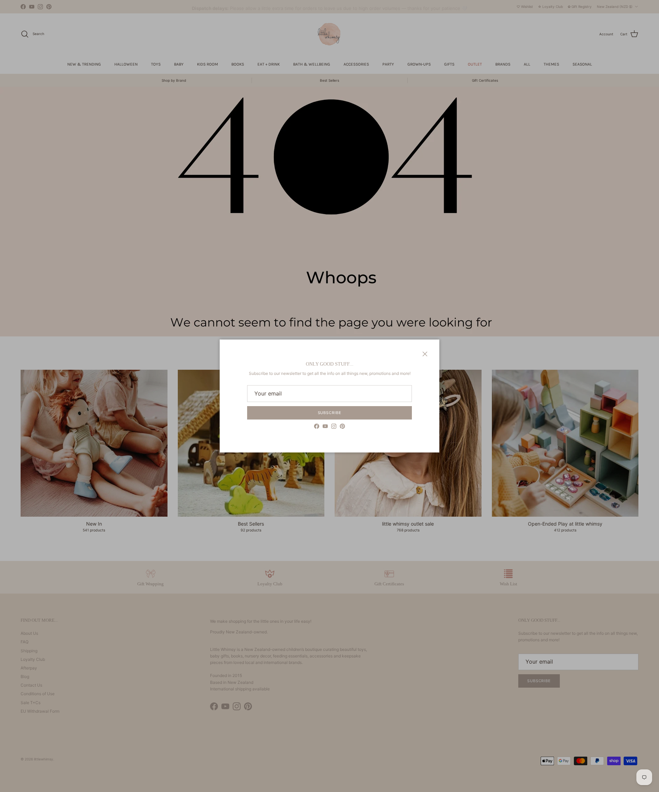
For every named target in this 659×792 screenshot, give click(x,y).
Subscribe (330, 412)
